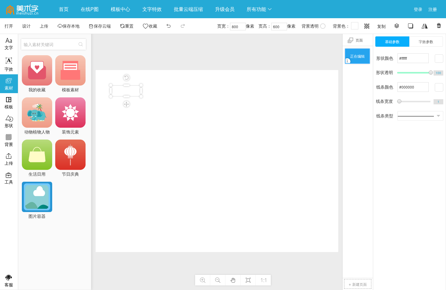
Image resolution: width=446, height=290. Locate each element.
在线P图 (90, 8)
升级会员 (225, 8)
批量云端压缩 (188, 8)
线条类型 (384, 116)
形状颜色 (384, 58)
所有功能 (259, 8)
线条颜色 (384, 87)
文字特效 (152, 8)
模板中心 (120, 8)
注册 (432, 9)
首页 (64, 8)
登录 (418, 9)
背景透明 (310, 26)
